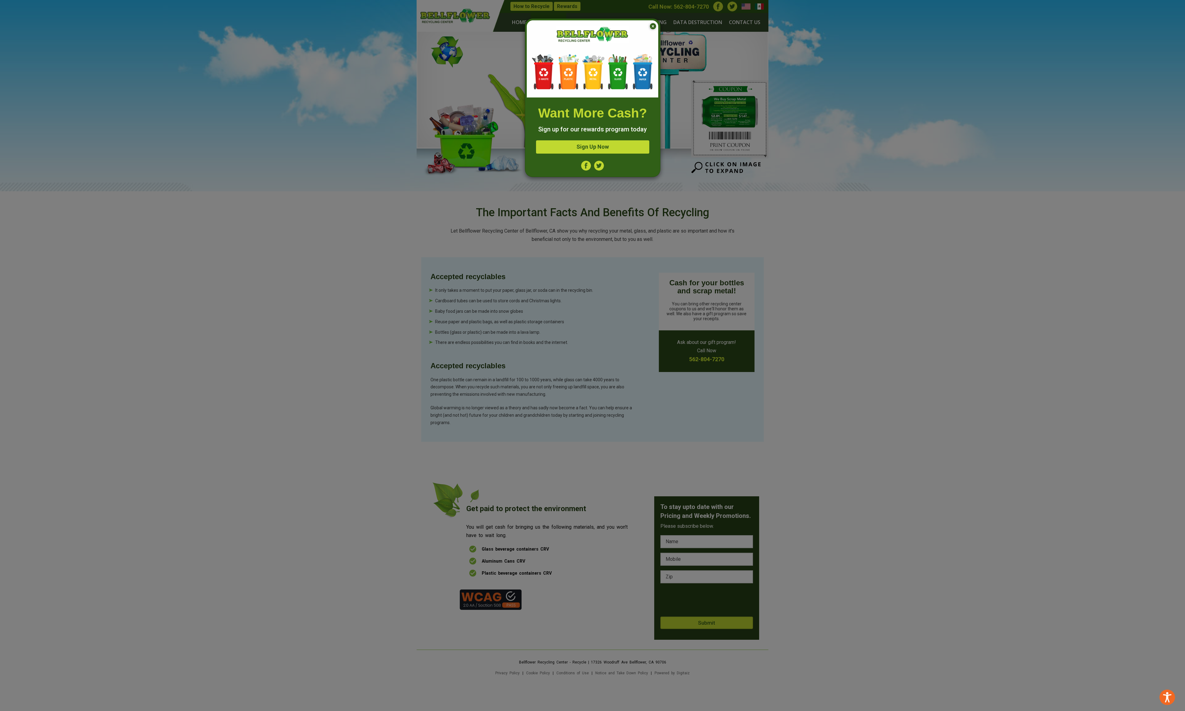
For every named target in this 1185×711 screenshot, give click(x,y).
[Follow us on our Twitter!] (599, 165)
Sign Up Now (592, 146)
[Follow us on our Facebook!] (586, 165)
